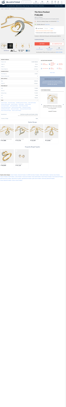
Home (2, 8)
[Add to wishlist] (32, 13)
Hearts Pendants (4, 102)
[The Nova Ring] (7, 156)
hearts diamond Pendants (6, 107)
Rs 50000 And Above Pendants (21, 102)
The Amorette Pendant (20, 139)
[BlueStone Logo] (11, 2)
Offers (61, 5)
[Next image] (32, 46)
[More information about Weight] (4, 83)
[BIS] (13, 51)
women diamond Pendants (6, 110)
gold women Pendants (26, 107)
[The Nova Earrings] (22, 156)
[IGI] (21, 51)
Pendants (32, 5)
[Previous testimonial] (41, 104)
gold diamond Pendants (5, 108)
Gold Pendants (21, 104)
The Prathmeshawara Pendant (6, 139)
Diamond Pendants (11, 102)
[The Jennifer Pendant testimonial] (52, 99)
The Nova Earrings (19, 163)
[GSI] (28, 51)
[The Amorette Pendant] (22, 131)
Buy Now (42, 43)
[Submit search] (23, 2)
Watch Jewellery (19, 5)
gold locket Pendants (15, 108)
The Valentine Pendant (34, 139)
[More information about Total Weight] (6, 73)
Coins (58, 5)
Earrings (27, 5)
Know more (52, 72)
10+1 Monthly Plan (57, 43)
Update (51, 28)
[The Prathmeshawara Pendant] (7, 131)
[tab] (4, 46)
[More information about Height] (4, 64)
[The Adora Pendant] (51, 131)
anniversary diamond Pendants (25, 108)
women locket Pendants (16, 110)
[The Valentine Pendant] (36, 131)
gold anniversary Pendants (16, 107)
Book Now (47, 24)
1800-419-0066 (59, 52)
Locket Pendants (28, 104)
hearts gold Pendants (14, 105)
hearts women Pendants (23, 105)
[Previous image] (2, 46)
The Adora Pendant (48, 139)
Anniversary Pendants (5, 105)
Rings (24, 5)
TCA (58, 21)
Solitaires (36, 5)
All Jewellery (41, 5)
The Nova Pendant (20, 8)
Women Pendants (14, 104)
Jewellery (7, 8)
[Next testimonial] (63, 104)
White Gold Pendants (32, 102)
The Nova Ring (3, 163)
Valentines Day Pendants (5, 104)
